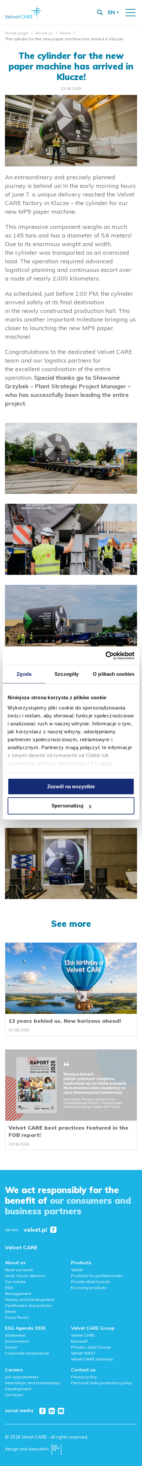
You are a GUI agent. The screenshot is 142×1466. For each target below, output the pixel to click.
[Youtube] (61, 1411)
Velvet (77, 1269)
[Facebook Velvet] (53, 1230)
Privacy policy (84, 1376)
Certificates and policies (28, 1305)
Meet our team (19, 1269)
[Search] (100, 13)
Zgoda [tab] (24, 674)
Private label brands (90, 1281)
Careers (14, 1370)
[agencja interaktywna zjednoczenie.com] (56, 1448)
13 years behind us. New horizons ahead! (65, 1020)
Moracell (79, 1341)
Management (18, 1293)
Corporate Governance (27, 1353)
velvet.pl (35, 1230)
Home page (16, 32)
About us (44, 32)
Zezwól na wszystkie (71, 786)
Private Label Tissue (91, 1347)
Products (81, 1263)
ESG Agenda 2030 (25, 1328)
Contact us (83, 1370)
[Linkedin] (52, 1411)
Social (11, 1347)
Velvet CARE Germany (92, 1359)
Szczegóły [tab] (66, 674)
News (65, 32)
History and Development (29, 1299)
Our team (14, 1394)
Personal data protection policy (101, 1382)
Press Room (17, 1317)
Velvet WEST (83, 1353)
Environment (17, 1341)
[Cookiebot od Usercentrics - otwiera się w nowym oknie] (105, 655)
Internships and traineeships (32, 1382)
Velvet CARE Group (93, 1328)
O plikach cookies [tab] (113, 674)
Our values (15, 1281)
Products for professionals (97, 1275)
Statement (15, 1335)
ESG (9, 1287)
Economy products (89, 1287)
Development (18, 1388)
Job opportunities (22, 1376)
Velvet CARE (21, 1247)
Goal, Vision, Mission (25, 1275)
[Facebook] (42, 1411)
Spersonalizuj (67, 806)
